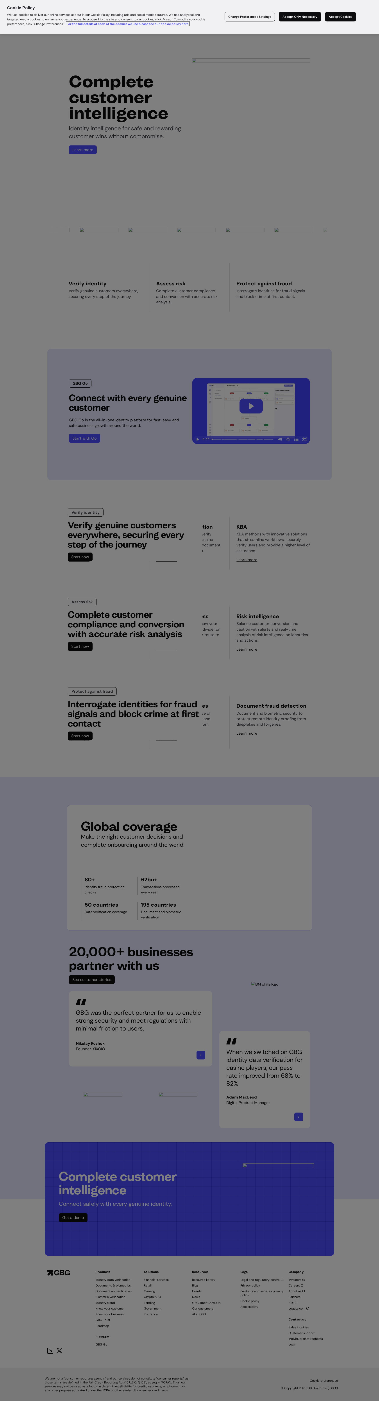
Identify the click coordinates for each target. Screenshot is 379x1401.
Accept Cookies (340, 17)
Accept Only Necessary (299, 17)
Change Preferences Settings (249, 17)
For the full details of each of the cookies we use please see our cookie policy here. (127, 24)
